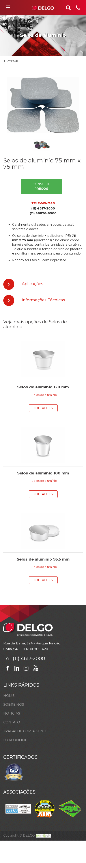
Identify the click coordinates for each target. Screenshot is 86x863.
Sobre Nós (13, 704)
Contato (11, 722)
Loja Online (15, 740)
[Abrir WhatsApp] (75, 852)
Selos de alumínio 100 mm (43, 473)
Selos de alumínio (9, 63)
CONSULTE (41, 186)
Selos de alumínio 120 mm (43, 387)
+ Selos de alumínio (43, 395)
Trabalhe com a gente (25, 731)
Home (9, 695)
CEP (24, 649)
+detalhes (43, 408)
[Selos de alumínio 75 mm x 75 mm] (43, 105)
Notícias (11, 713)
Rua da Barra (14, 643)
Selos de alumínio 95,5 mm (43, 559)
